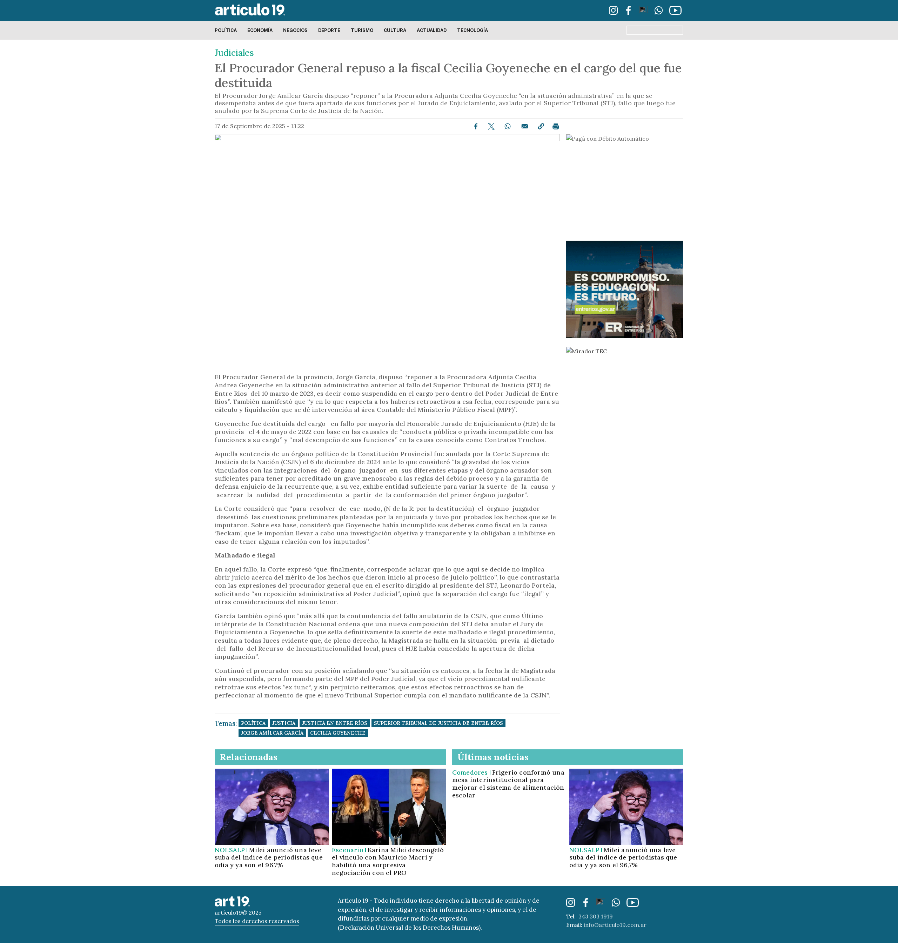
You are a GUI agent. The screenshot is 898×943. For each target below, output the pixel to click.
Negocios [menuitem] (295, 30)
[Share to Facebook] (476, 126)
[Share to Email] (525, 126)
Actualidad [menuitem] (432, 30)
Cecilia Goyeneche (338, 733)
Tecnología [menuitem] (472, 30)
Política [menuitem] (226, 30)
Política (253, 723)
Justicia (283, 723)
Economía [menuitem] (260, 30)
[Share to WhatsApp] (508, 126)
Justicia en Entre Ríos (334, 723)
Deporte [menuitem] (329, 30)
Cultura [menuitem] (395, 30)
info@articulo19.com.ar (615, 924)
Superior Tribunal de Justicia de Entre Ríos (438, 723)
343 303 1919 (595, 916)
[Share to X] (491, 126)
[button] (541, 126)
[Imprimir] (555, 126)
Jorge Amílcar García (272, 733)
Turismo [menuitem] (362, 30)
